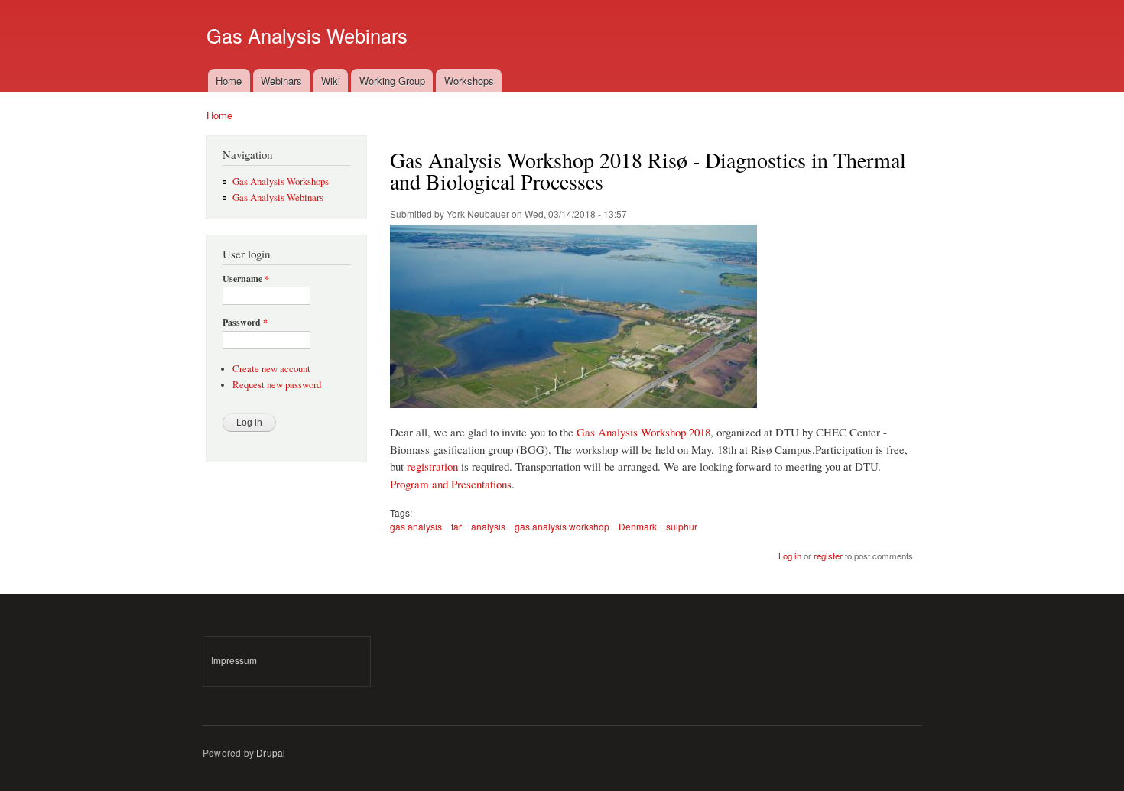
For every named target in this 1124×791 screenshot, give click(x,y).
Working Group (392, 80)
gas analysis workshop (562, 526)
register (828, 555)
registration (432, 466)
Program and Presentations (451, 483)
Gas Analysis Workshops (280, 181)
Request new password (276, 384)
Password (245, 322)
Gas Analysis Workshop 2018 (643, 431)
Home (229, 80)
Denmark (638, 526)
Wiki (330, 80)
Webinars (281, 80)
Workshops (469, 80)
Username (246, 279)
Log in (789, 555)
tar (456, 526)
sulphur (681, 526)
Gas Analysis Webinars (277, 197)
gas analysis (416, 526)
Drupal (270, 752)
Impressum (234, 659)
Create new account (271, 368)
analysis (488, 526)
